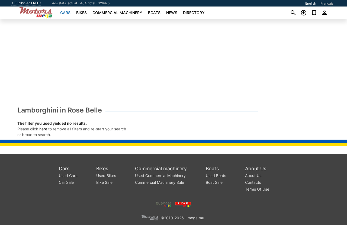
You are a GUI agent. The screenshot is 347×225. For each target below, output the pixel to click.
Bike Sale (104, 182)
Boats (154, 12)
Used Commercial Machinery (160, 175)
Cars (65, 12)
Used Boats (216, 175)
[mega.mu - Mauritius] (150, 217)
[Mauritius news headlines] (183, 203)
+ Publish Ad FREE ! (26, 3)
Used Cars (68, 175)
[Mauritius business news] (163, 203)
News (171, 12)
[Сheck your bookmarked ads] (314, 12)
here (43, 129)
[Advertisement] (173, 64)
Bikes (81, 12)
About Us (255, 168)
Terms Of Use (257, 189)
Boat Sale (214, 182)
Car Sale (66, 182)
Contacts (253, 182)
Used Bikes (106, 175)
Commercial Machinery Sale (159, 182)
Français (326, 3)
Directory (194, 12)
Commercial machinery (117, 12)
